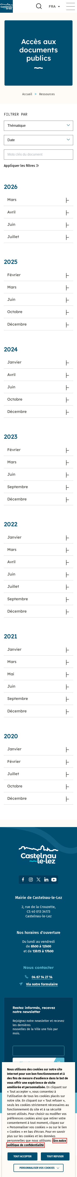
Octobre (14, 311)
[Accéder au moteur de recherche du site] (39, 6)
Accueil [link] (27, 94)
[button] (70, 6)
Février (14, 274)
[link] (6, 6)
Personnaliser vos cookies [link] (37, 1167)
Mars (11, 199)
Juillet (13, 236)
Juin (11, 224)
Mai (10, 673)
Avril (11, 212)
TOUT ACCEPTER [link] (22, 1156)
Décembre (17, 324)
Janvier (14, 362)
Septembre (17, 486)
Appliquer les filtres (19, 166)
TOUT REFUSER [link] (55, 1156)
